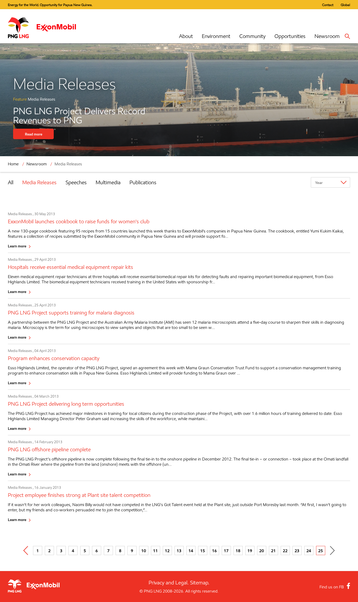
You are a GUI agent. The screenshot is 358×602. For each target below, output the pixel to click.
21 (273, 550)
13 (179, 550)
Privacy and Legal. (169, 582)
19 (249, 550)
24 (308, 550)
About (186, 36)
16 (214, 550)
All (10, 182)
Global (345, 5)
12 (167, 550)
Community (252, 36)
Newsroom (327, 36)
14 (190, 550)
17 (226, 550)
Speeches (76, 182)
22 (285, 550)
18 (238, 550)
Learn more (17, 246)
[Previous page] (25, 550)
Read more (33, 134)
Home (13, 163)
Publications (142, 182)
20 (261, 550)
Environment (216, 36)
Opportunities (290, 36)
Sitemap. (199, 582)
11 (155, 550)
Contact (327, 5)
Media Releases (39, 182)
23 (297, 550)
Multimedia (108, 182)
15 (202, 550)
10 (143, 550)
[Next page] (332, 550)
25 (320, 550)
